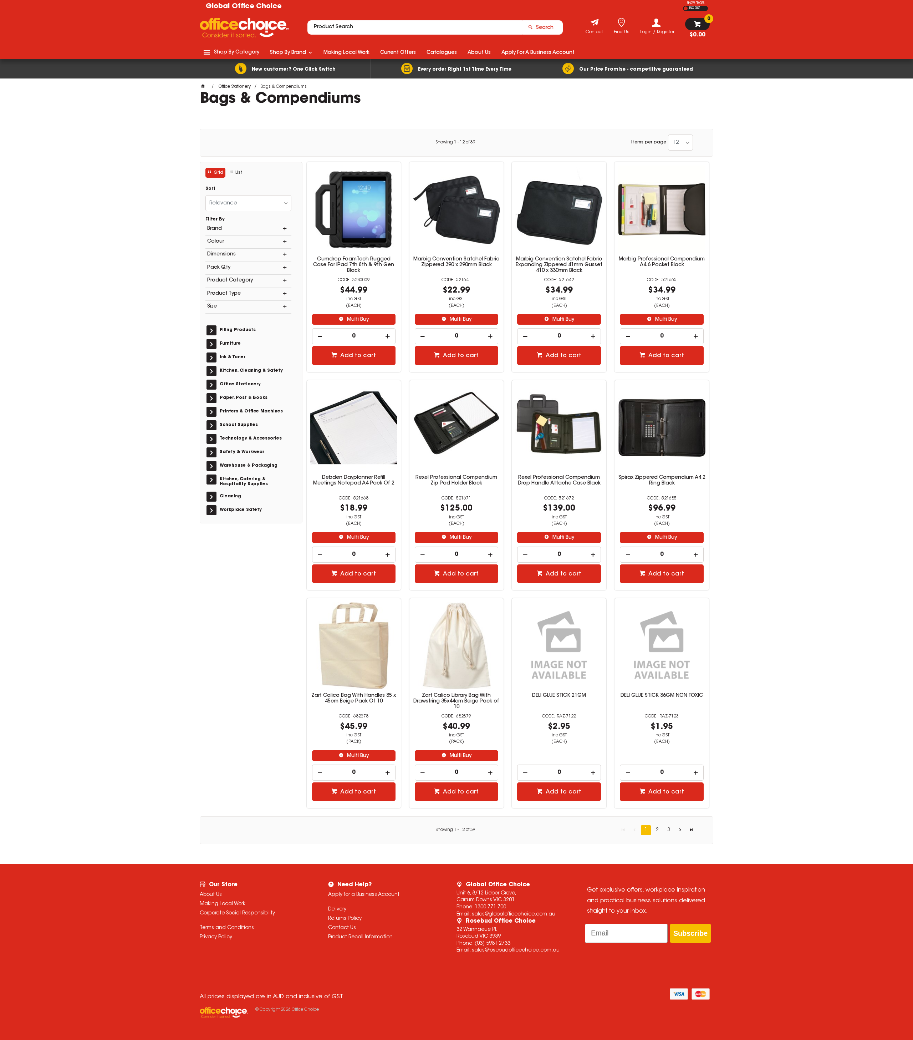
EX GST (686, 8)
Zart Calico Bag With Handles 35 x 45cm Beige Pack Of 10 (353, 698)
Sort (210, 189)
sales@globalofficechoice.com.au (513, 914)
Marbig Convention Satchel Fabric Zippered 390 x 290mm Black (456, 262)
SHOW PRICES (695, 3)
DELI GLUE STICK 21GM (559, 695)
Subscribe (690, 933)
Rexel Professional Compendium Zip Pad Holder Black (456, 480)
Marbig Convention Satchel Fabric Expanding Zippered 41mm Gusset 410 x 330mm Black (559, 265)
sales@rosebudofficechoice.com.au (516, 950)
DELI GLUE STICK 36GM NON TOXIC (662, 695)
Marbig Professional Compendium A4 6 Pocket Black (662, 262)
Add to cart (357, 356)
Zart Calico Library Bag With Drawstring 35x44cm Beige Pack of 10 (456, 701)
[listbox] (680, 143)
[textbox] (414, 27)
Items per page (648, 142)
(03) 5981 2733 (492, 943)
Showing (455, 142)
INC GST (694, 8)
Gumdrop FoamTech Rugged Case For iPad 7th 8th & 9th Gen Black (353, 265)
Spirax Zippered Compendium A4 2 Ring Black (661, 480)
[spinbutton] (354, 336)
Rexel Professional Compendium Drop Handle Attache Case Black (559, 480)
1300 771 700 (490, 907)
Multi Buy (357, 319)
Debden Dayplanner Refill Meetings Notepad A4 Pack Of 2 (353, 480)
